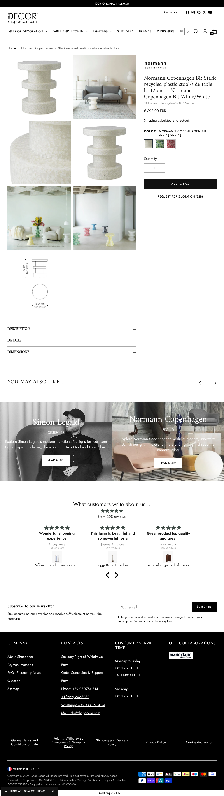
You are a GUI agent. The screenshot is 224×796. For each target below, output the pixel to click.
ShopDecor (37, 776)
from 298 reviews (112, 516)
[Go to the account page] (205, 31)
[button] (109, 575)
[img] (112, 511)
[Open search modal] (195, 31)
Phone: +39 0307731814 (79, 688)
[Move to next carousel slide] (213, 383)
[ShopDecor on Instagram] (193, 12)
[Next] (188, 31)
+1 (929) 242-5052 (75, 696)
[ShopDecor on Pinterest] (199, 12)
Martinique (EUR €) (24, 769)
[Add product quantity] (161, 168)
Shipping (150, 120)
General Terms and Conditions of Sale (24, 742)
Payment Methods (20, 664)
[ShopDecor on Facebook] (187, 12)
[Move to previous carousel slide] (202, 383)
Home (11, 48)
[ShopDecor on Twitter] (204, 12)
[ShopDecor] (22, 18)
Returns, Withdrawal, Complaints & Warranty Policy (68, 742)
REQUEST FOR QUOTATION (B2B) (180, 196)
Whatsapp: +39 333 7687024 (83, 705)
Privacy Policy (156, 742)
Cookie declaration (199, 742)
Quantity (150, 158)
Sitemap (13, 688)
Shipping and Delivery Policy (112, 742)
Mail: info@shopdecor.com (80, 712)
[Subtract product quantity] (148, 168)
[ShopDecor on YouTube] (210, 12)
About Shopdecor (20, 656)
